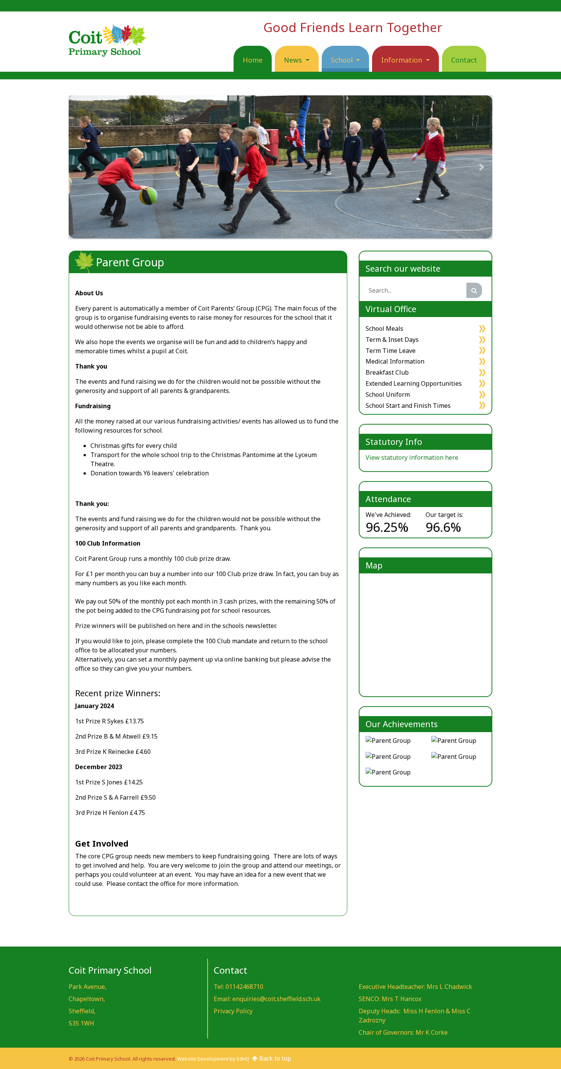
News (294, 59)
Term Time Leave (391, 350)
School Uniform (388, 394)
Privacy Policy (233, 1011)
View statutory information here (412, 457)
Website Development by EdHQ (213, 1058)
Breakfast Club (387, 372)
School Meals (384, 328)
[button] (79, 166)
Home (253, 59)
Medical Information (395, 361)
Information (402, 59)
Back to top (274, 1058)
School (343, 59)
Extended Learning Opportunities (414, 383)
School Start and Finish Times (408, 405)
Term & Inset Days (392, 339)
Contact (464, 59)
